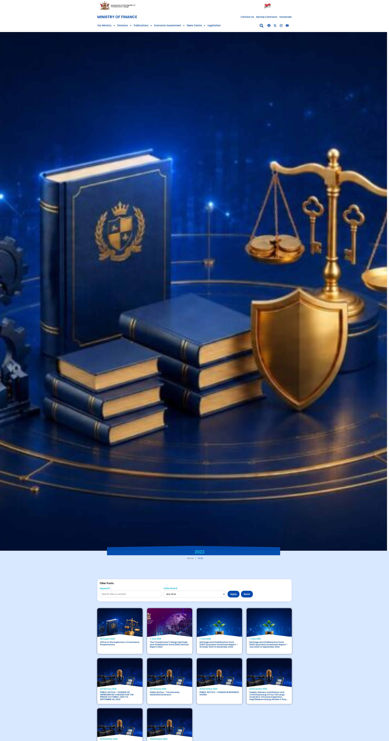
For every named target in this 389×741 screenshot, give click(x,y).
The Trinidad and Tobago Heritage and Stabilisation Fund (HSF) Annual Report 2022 (169, 644)
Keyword (105, 588)
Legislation (214, 25)
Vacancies (285, 17)
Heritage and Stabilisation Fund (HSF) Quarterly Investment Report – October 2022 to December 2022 (219, 644)
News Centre (194, 25)
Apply (233, 594)
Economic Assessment (167, 25)
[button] (261, 26)
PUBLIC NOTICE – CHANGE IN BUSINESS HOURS (219, 693)
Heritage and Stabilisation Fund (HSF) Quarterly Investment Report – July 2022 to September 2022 (268, 644)
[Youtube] (287, 25)
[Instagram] (281, 25)
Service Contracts (266, 17)
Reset (247, 594)
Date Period (170, 588)
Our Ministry (104, 25)
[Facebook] (269, 25)
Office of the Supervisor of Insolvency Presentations (119, 643)
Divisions (122, 25)
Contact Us (247, 17)
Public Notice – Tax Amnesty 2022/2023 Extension (164, 693)
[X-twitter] (275, 25)
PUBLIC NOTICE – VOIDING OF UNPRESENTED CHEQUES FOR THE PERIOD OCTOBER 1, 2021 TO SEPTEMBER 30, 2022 (117, 696)
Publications (141, 25)
